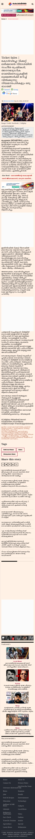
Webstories (22, 827)
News (20, 450)
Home (3, 19)
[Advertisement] (17, 37)
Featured (5, 644)
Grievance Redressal (10, 788)
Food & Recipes (8, 798)
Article (20, 821)
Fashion (20, 817)
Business (21, 791)
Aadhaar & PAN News (8, 805)
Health (20, 794)
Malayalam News (9, 454)
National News (8, 450)
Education (6, 801)
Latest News (7, 827)
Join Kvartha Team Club (24, 787)
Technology (22, 801)
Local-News (22, 809)
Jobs (4, 794)
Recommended (7, 738)
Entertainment (13, 19)
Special (20, 824)
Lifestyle (6, 809)
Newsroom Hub (9, 101)
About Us (21, 780)
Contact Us (7, 783)
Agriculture (7, 824)
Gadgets (21, 806)
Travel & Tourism (9, 821)
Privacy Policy (23, 783)
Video (20, 814)
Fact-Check (7, 817)
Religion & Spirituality (7, 813)
